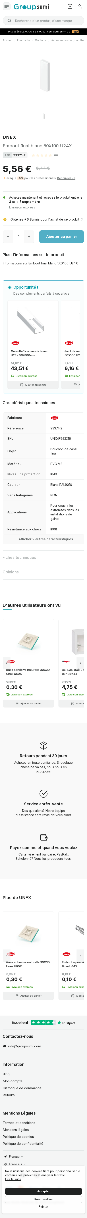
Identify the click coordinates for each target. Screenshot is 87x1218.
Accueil (7, 40)
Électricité (23, 40)
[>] (80, 663)
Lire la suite (13, 1179)
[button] (45, 155)
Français (15, 1164)
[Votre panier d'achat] (70, 6)
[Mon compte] (79, 6)
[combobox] (43, 20)
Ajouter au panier (61, 236)
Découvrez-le (66, 178)
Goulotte (40, 40)
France (14, 1156)
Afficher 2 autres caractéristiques (46, 539)
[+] (29, 236)
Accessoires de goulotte (67, 40)
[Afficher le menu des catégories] (6, 6)
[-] (8, 236)
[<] (6, 663)
